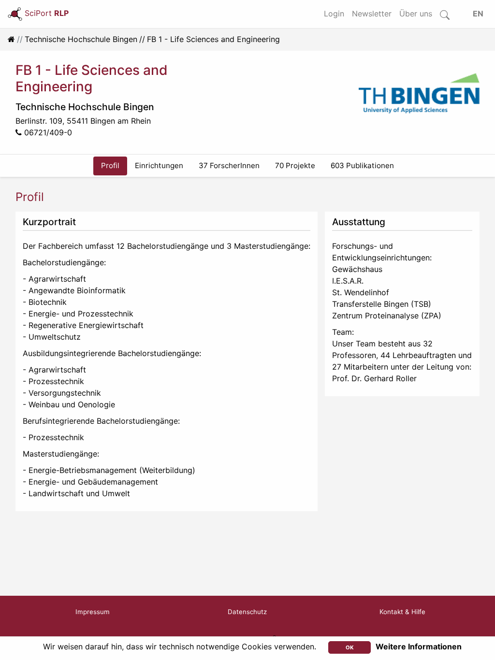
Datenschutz (247, 612)
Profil (110, 165)
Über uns (415, 13)
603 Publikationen (362, 165)
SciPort (47, 13)
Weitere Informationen (419, 646)
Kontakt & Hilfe (402, 612)
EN (478, 13)
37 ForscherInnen (229, 165)
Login (334, 13)
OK (350, 647)
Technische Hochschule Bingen (81, 39)
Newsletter (372, 13)
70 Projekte (295, 165)
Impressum (92, 612)
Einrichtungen (159, 165)
